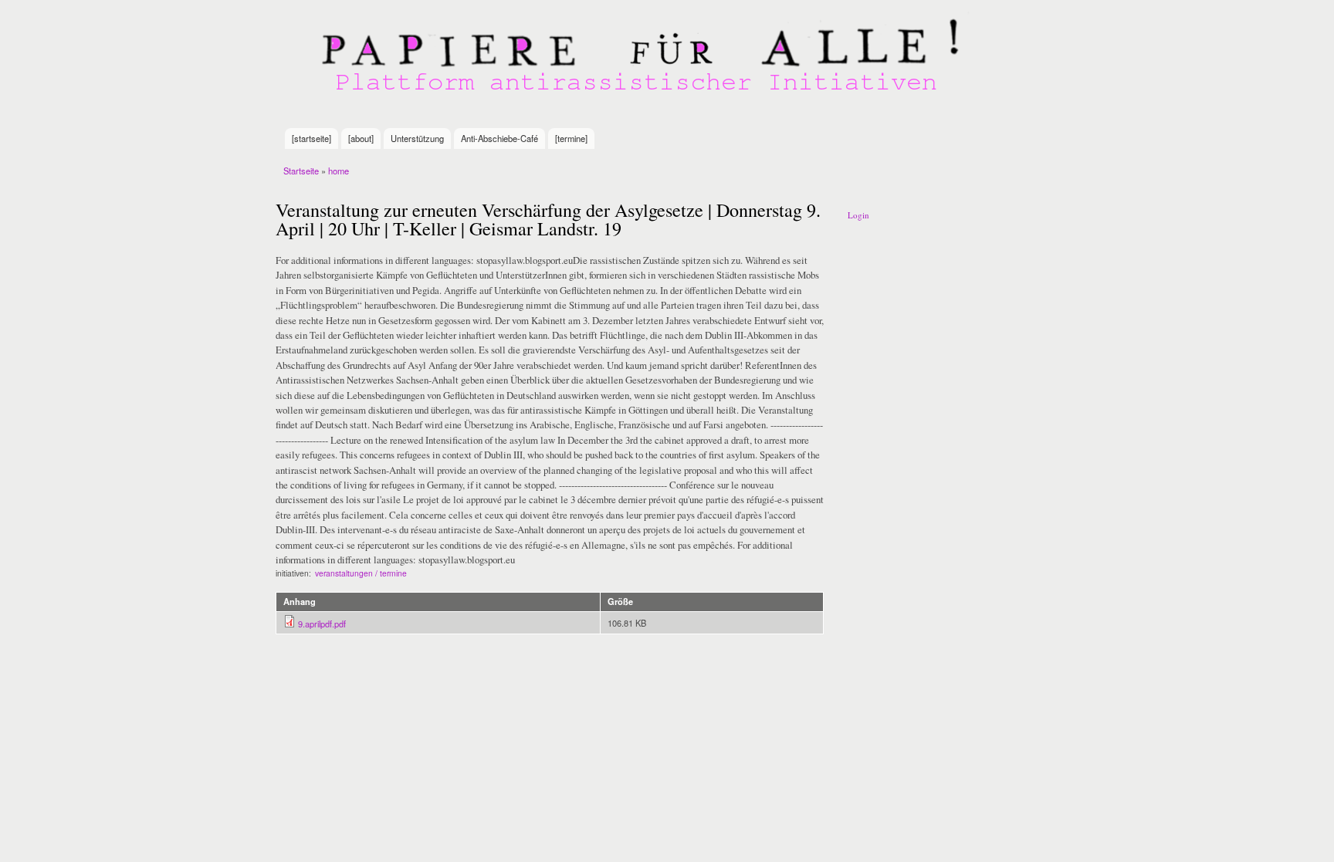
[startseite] (311, 138)
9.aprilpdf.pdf (322, 623)
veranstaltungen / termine (361, 573)
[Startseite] (644, 64)
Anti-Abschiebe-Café (499, 138)
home (338, 170)
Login (858, 215)
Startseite (301, 170)
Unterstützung (417, 138)
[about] (361, 138)
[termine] (571, 138)
